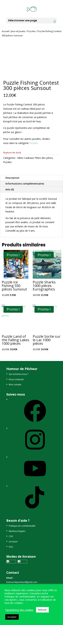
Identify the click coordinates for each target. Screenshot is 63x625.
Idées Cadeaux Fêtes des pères (35, 158)
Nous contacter (16, 379)
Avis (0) (9, 189)
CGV (11, 536)
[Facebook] (35, 423)
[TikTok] (35, 509)
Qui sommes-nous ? (18, 374)
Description (12, 177)
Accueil (5, 31)
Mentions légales (17, 531)
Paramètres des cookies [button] (19, 609)
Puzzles (31, 31)
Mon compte (15, 384)
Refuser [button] (42, 609)
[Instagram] (35, 452)
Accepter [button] (12, 616)
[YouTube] (35, 480)
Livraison (13, 541)
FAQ (11, 546)
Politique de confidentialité (22, 525)
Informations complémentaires (24, 183)
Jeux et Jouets (18, 31)
